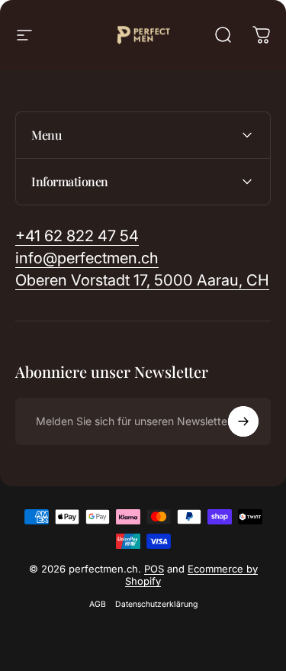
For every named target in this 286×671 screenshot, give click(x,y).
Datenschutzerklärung (156, 604)
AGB (97, 604)
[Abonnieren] (243, 421)
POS (154, 569)
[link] (142, 280)
